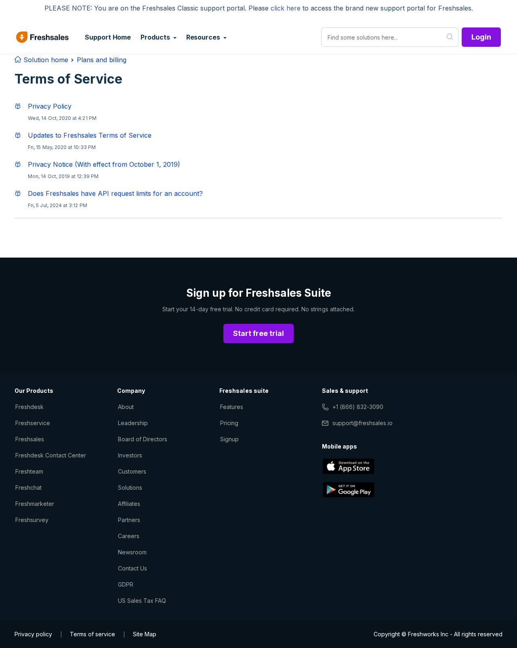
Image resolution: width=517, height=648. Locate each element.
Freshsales (29, 439)
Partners (129, 519)
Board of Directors (143, 439)
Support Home (108, 37)
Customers (132, 471)
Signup (229, 439)
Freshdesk (29, 406)
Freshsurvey (31, 519)
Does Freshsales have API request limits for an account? (115, 193)
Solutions (130, 487)
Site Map (144, 634)
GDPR (125, 584)
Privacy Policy (49, 106)
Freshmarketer (35, 503)
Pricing (229, 422)
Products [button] (156, 37)
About (126, 406)
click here (286, 8)
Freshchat (28, 487)
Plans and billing (101, 60)
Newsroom (132, 552)
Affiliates (129, 503)
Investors (130, 455)
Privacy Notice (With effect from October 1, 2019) (104, 164)
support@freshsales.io (362, 422)
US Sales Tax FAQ (142, 600)
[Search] (450, 37)
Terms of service (92, 634)
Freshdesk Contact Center (50, 455)
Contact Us (132, 568)
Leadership (133, 422)
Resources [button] (204, 37)
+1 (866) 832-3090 (358, 406)
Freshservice (32, 422)
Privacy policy (33, 634)
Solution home (44, 60)
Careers (128, 536)
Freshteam (29, 471)
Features (231, 406)
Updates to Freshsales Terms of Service (89, 135)
